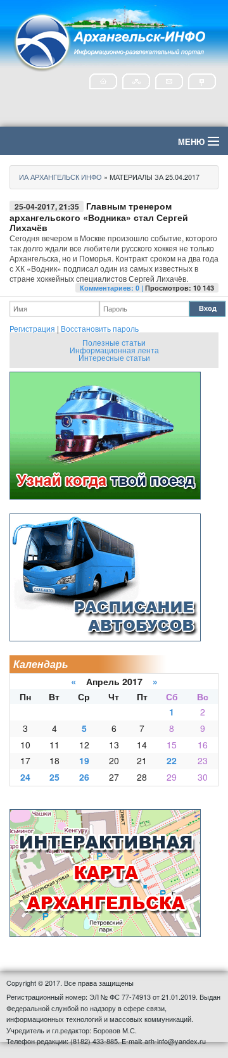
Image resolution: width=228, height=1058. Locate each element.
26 (84, 777)
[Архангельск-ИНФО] (111, 40)
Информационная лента (114, 349)
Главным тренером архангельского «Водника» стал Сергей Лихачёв (99, 216)
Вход (208, 308)
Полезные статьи (114, 342)
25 (54, 777)
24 (25, 777)
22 (172, 760)
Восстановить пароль (100, 328)
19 (84, 760)
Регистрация (32, 328)
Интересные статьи (114, 357)
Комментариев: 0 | (112, 288)
